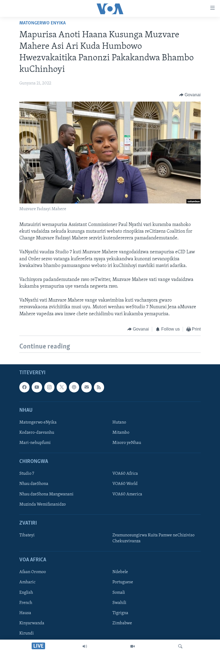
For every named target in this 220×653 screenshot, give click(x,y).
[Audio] (85, 646)
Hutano (119, 422)
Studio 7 (26, 474)
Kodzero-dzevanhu (36, 433)
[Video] (132, 646)
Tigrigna (120, 613)
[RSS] (99, 387)
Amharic (27, 582)
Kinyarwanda (31, 623)
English (26, 593)
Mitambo (120, 433)
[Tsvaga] (180, 646)
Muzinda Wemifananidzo (42, 504)
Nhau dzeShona (33, 484)
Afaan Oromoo (32, 572)
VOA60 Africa (125, 474)
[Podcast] (74, 387)
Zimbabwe (122, 623)
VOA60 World (125, 484)
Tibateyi (27, 535)
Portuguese (122, 582)
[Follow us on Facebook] (24, 387)
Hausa (25, 613)
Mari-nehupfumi (35, 443)
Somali (118, 593)
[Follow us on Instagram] (49, 387)
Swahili (119, 603)
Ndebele (120, 572)
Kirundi (26, 633)
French (25, 603)
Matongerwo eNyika (42, 23)
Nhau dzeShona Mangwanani (46, 494)
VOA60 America (127, 494)
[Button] (190, 94)
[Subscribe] (86, 387)
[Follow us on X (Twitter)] (62, 387)
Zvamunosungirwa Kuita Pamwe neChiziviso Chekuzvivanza (153, 538)
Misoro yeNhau (126, 443)
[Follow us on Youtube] (37, 387)
